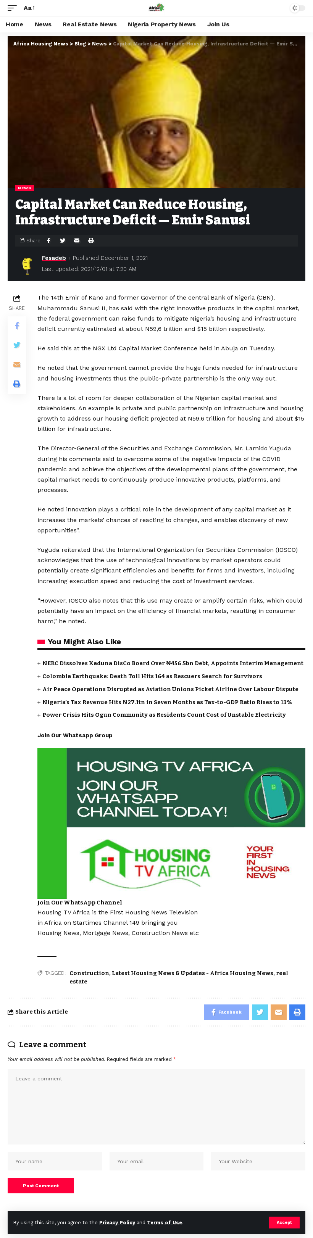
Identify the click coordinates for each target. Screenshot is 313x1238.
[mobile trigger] (14, 8)
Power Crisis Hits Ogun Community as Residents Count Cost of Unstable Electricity (164, 714)
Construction (89, 973)
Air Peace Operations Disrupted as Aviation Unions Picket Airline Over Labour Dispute (170, 689)
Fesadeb (54, 258)
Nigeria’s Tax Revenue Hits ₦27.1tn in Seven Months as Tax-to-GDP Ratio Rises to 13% (167, 702)
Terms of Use (164, 1222)
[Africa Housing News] (156, 8)
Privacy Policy (117, 1222)
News (24, 188)
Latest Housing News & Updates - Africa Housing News (192, 973)
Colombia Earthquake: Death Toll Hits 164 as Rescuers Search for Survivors (152, 676)
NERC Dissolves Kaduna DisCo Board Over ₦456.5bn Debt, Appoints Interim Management (172, 663)
